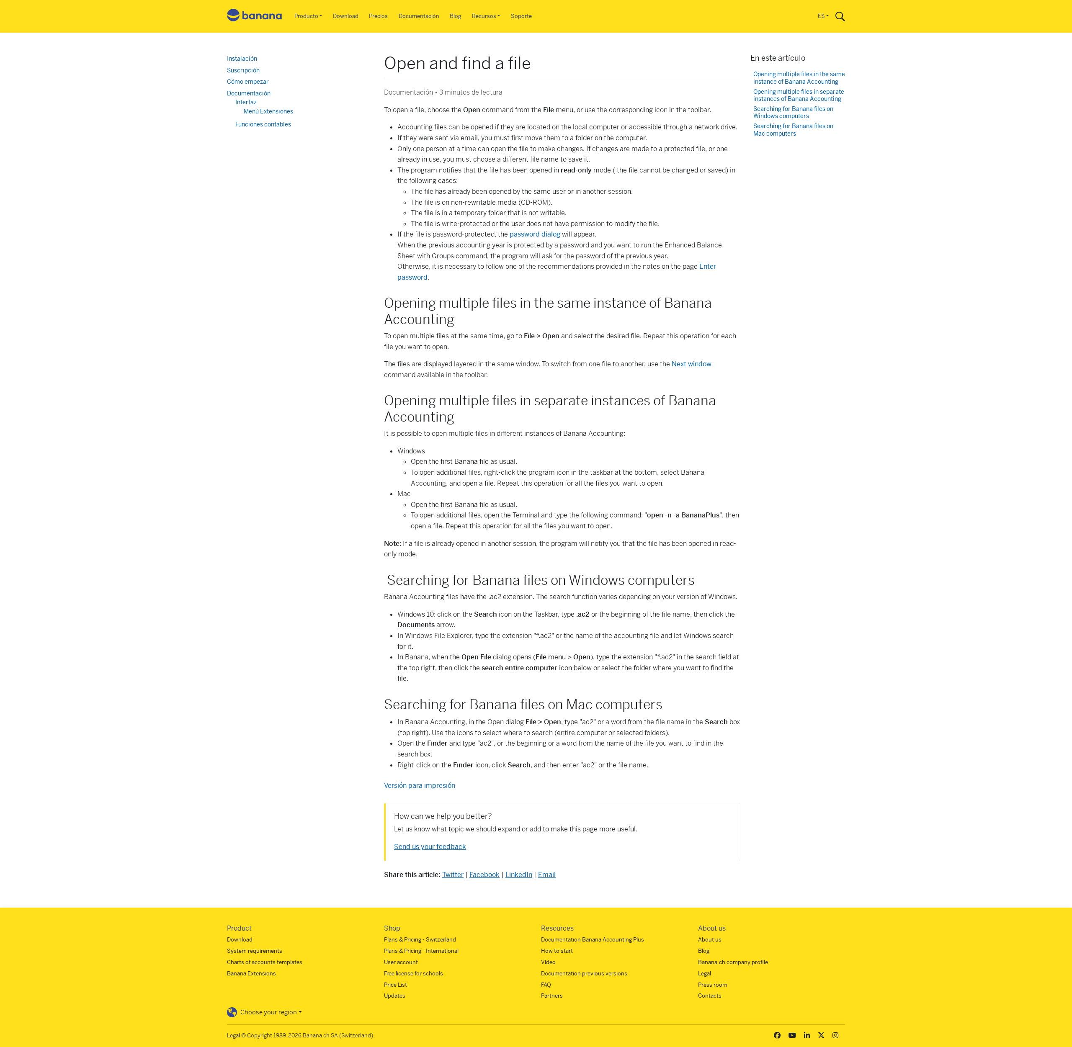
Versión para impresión (419, 785)
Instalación (242, 58)
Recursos (484, 16)
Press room (712, 984)
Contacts (710, 995)
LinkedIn (518, 874)
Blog (455, 16)
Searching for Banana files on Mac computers (793, 130)
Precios (378, 16)
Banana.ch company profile (733, 962)
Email (547, 874)
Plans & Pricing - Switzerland (420, 939)
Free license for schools (413, 973)
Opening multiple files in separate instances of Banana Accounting (798, 95)
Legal (704, 973)
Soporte (521, 16)
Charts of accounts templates (264, 962)
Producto (306, 16)
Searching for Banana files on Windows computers (793, 112)
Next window (691, 364)
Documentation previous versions (584, 973)
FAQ (546, 984)
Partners (552, 995)
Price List (395, 984)
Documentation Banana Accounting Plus (592, 939)
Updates (394, 995)
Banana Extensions (251, 973)
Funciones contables (263, 124)
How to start (557, 950)
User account (401, 962)
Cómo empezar (248, 81)
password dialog (535, 234)
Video (548, 962)
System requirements (254, 950)
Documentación (419, 16)
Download (345, 16)
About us (710, 939)
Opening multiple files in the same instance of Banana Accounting (799, 78)
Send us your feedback (430, 846)
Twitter (453, 874)
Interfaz (246, 102)
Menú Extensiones (268, 111)
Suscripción (243, 70)
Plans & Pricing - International (421, 950)
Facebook (484, 874)
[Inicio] (254, 16)
